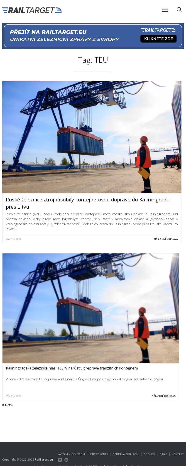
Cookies (149, 454)
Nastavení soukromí (71, 454)
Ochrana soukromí (126, 454)
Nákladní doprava (166, 238)
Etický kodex (99, 454)
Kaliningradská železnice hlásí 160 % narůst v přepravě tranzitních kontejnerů (72, 368)
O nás (163, 454)
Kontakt (178, 454)
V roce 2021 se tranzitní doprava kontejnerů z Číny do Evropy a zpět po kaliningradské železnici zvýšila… (85, 379)
